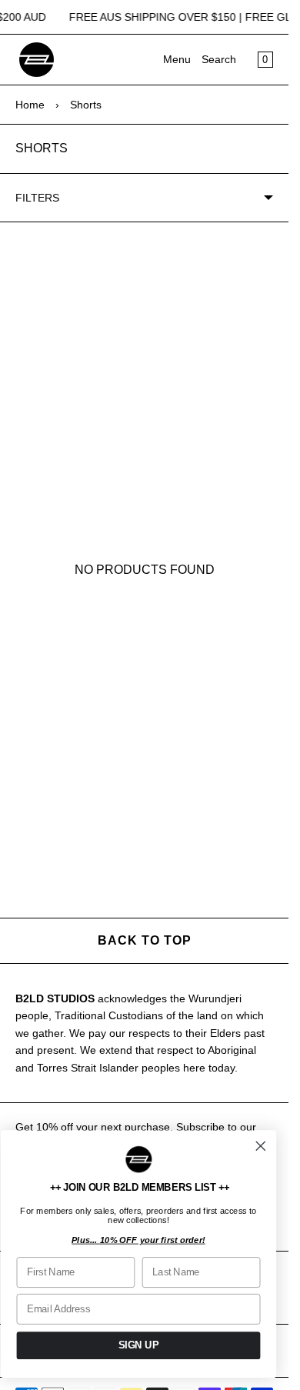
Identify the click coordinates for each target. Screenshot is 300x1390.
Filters (37, 198)
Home (30, 104)
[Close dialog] (261, 1146)
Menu (177, 59)
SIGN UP (138, 1345)
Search (219, 59)
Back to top (145, 940)
